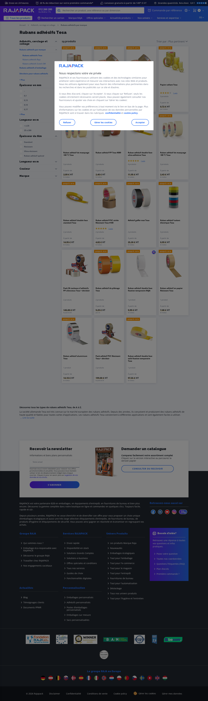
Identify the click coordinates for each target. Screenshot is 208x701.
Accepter (140, 122)
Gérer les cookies (103, 122)
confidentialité (113, 112)
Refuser (67, 122)
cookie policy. (131, 112)
